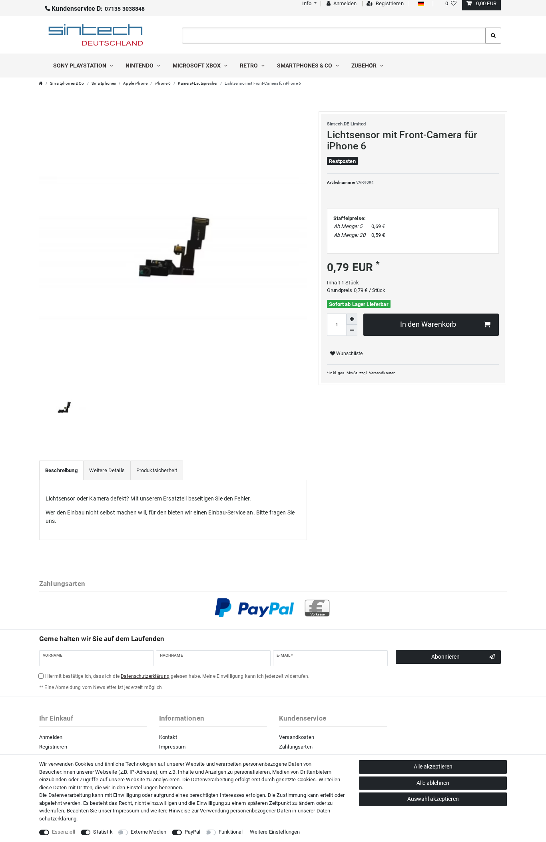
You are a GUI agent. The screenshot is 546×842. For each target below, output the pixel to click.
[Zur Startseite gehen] (41, 83)
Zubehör (364, 65)
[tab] (61, 471)
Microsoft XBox (197, 65)
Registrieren (53, 747)
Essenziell (63, 832)
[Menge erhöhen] (351, 319)
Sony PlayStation (80, 65)
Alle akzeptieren (433, 766)
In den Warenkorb (428, 324)
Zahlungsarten (296, 747)
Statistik (102, 832)
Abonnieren (445, 656)
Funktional (231, 832)
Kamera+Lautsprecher (197, 83)
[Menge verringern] (351, 330)
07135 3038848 (98, 9)
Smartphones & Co (305, 65)
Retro (249, 65)
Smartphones (104, 83)
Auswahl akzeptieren (433, 799)
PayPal (193, 832)
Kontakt (168, 737)
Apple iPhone (135, 83)
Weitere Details (107, 470)
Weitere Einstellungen (275, 832)
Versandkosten (382, 372)
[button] (308, 3)
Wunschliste (349, 353)
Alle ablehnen (432, 783)
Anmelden (50, 737)
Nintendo (140, 65)
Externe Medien (148, 832)
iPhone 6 (163, 83)
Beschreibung (61, 470)
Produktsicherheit (156, 470)
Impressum (172, 747)
